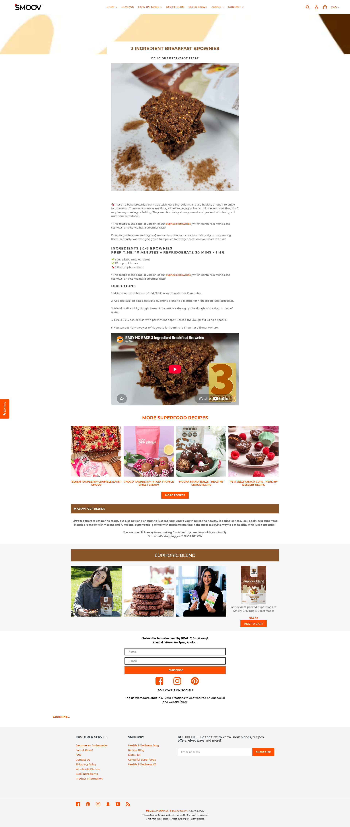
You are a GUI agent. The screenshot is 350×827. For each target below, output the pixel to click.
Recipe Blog (136, 750)
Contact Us (83, 759)
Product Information (89, 778)
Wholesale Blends (88, 769)
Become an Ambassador (92, 745)
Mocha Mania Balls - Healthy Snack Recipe (201, 483)
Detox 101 (134, 755)
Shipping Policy (86, 764)
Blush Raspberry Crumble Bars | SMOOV (96, 483)
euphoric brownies (178, 223)
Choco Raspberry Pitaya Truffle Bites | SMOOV (149, 483)
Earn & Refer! (84, 750)
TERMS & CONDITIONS (157, 811)
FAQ (78, 755)
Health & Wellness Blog (143, 745)
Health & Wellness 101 (142, 764)
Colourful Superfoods (142, 759)
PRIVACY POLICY (178, 811)
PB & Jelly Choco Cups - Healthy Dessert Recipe (254, 483)
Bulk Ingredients (87, 774)
